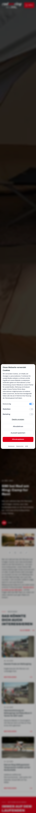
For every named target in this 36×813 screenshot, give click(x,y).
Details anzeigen (18, 419)
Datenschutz (19, 446)
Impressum (11, 446)
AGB (26, 446)
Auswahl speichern (18, 433)
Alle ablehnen (18, 426)
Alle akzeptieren (18, 439)
